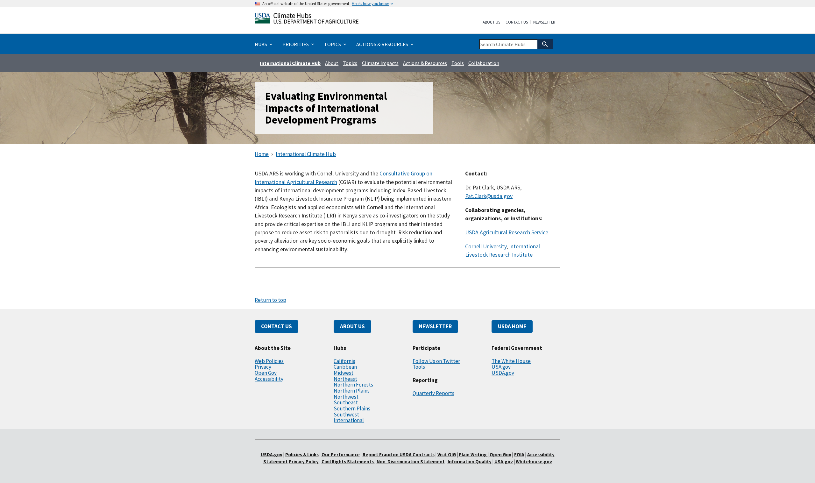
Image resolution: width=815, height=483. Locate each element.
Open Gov (266, 372)
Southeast (346, 402)
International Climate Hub (290, 63)
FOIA (519, 454)
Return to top (270, 299)
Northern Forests (353, 384)
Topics (350, 63)
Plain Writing (473, 454)
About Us (491, 22)
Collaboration (483, 63)
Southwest (346, 414)
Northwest (346, 396)
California (344, 361)
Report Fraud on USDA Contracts (399, 454)
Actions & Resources (425, 63)
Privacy (263, 366)
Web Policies (269, 361)
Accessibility (269, 378)
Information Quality (470, 461)
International (349, 420)
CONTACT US (276, 326)
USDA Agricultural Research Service (506, 232)
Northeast (345, 378)
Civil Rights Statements (348, 461)
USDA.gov (503, 372)
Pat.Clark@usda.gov (489, 196)
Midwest (343, 372)
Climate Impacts (380, 63)
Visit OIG (446, 454)
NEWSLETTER (435, 326)
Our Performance (341, 454)
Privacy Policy (304, 461)
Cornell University (486, 246)
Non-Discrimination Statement (411, 461)
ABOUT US (352, 326)
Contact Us (517, 22)
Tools (457, 63)
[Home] (306, 19)
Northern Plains (352, 390)
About (331, 63)
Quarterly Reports (433, 393)
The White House (511, 361)
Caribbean (345, 366)
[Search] (545, 44)
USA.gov (501, 366)
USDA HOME (512, 326)
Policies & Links (302, 454)
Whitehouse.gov (534, 461)
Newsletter (544, 22)
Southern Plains (352, 408)
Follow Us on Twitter (436, 361)
